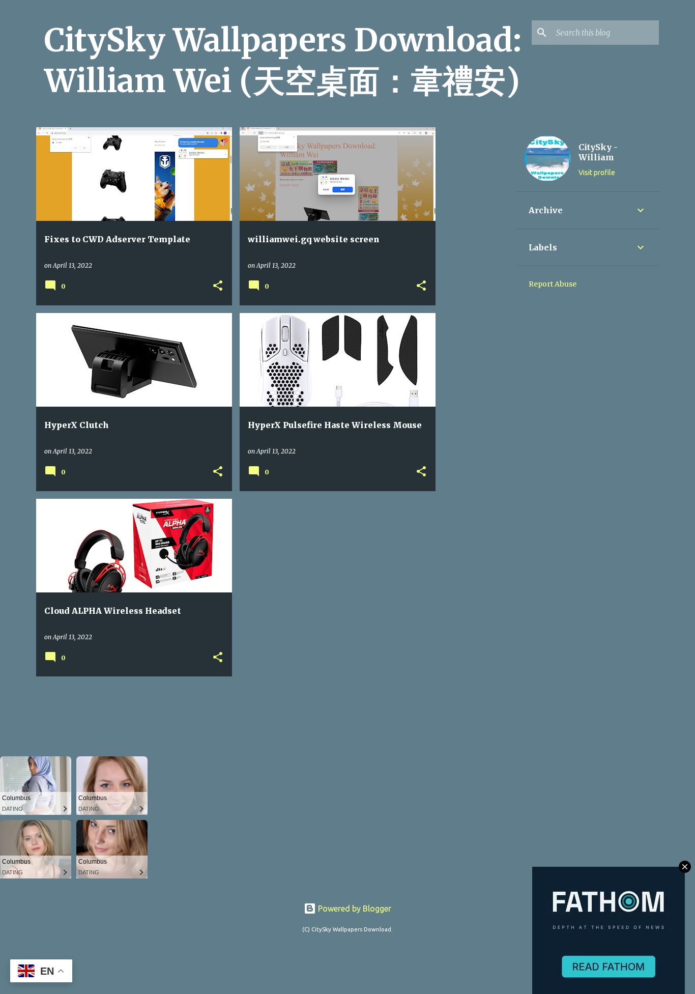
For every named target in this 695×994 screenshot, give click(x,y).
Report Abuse (552, 284)
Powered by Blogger (353, 908)
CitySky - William (598, 152)
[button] (218, 286)
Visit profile (596, 172)
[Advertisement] (476, 280)
